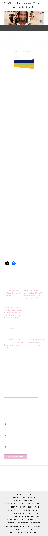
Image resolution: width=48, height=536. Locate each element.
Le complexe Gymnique (22, 516)
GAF (33, 510)
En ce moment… (13, 507)
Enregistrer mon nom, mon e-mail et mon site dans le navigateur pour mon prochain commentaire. (24, 429)
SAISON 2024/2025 (35, 523)
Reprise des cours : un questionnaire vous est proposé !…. (36, 342)
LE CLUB (11, 516)
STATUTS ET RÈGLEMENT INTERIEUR (15, 526)
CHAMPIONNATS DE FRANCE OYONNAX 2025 (23, 501)
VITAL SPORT (33, 532)
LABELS (37, 513)
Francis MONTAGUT (25, 52)
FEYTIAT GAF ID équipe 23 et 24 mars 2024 (18, 510)
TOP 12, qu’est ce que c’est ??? (19, 532)
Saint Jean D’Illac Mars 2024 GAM (30, 520)
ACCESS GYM (20, 494)
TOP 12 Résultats (28, 529)
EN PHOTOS (23, 507)
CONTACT (39, 504)
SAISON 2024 (11, 523)
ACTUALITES (13, 329)
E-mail (7, 406)
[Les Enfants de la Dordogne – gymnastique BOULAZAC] (24, 17)
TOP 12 (29, 526)
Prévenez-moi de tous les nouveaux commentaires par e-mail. (23, 440)
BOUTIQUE (28, 494)
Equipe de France (33, 507)
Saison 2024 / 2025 (22, 523)
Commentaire (9, 367)
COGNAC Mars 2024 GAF (12, 504)
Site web (7, 415)
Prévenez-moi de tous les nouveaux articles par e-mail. (23, 451)
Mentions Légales (12, 520)
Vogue (24, 484)
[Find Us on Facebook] (5, 3)
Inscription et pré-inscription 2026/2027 (20, 513)
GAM (37, 510)
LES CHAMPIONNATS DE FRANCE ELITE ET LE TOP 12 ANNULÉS (12, 292)
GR (41, 510)
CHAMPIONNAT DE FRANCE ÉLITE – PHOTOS (23, 497)
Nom (6, 396)
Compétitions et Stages (28, 504)
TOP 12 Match (17, 529)
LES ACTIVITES (35, 516)
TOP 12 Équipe (37, 526)
